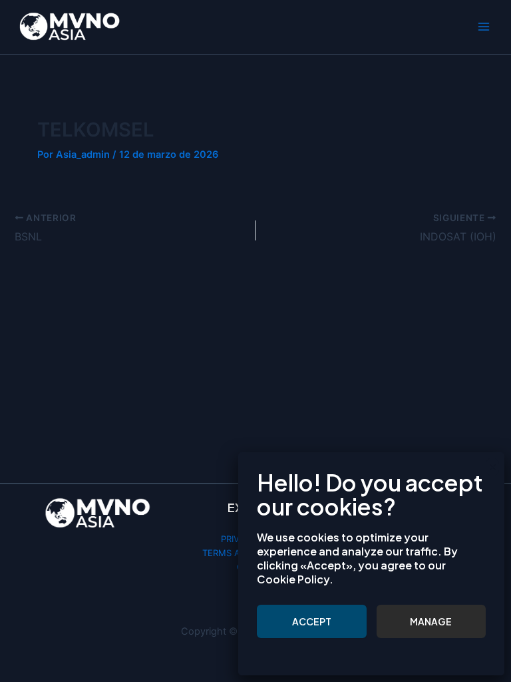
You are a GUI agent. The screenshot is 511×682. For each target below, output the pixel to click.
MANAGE (431, 621)
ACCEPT (311, 621)
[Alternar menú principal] (484, 27)
